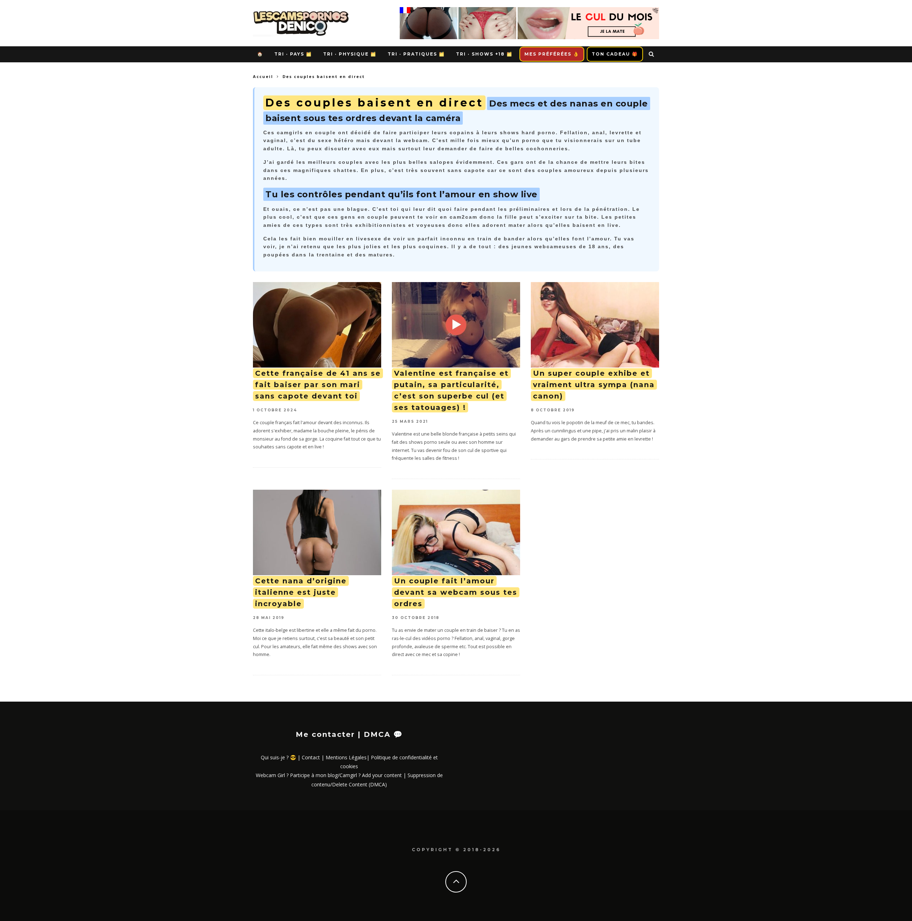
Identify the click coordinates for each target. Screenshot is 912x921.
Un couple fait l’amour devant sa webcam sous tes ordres (455, 592)
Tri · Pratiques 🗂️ (416, 54)
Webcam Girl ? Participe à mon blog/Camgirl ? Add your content (329, 775)
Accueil (263, 76)
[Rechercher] (651, 54)
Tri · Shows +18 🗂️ (484, 54)
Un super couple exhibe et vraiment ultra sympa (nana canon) (594, 384)
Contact (311, 757)
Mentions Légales (346, 757)
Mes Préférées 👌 (551, 54)
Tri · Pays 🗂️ (293, 54)
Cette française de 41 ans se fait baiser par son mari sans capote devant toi (318, 384)
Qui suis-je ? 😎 (278, 757)
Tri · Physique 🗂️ (350, 54)
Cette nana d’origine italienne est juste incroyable (301, 592)
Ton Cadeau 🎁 (615, 54)
